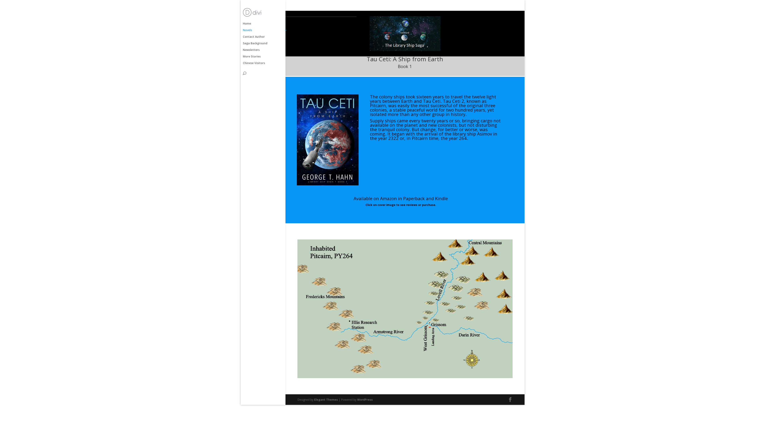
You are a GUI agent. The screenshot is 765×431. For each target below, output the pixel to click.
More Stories (252, 56)
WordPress (365, 399)
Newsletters (251, 50)
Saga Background (255, 43)
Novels (247, 30)
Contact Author (254, 37)
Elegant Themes (326, 399)
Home (247, 23)
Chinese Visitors (254, 63)
